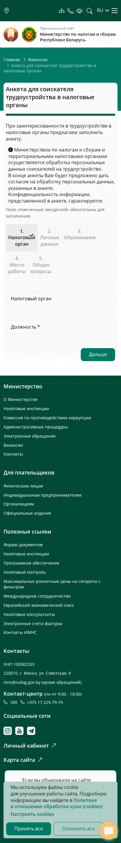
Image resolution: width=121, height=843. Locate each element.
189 (14, 702)
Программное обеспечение (31, 563)
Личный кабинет (26, 745)
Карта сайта (19, 759)
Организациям (19, 504)
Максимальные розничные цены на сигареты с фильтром (52, 584)
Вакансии (38, 59)
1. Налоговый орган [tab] (21, 237)
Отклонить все (78, 828)
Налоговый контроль (25, 572)
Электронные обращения (30, 436)
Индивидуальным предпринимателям (42, 495)
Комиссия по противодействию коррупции (47, 417)
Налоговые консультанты (29, 614)
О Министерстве (21, 399)
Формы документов (23, 544)
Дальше (98, 354)
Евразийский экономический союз (39, 605)
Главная (12, 59)
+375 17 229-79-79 (45, 702)
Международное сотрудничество (37, 596)
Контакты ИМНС (20, 632)
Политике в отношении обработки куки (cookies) (56, 803)
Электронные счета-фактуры (33, 623)
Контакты (13, 454)
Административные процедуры (36, 427)
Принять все (28, 828)
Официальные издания (27, 513)
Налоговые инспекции (26, 408)
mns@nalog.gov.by (23, 682)
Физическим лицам (23, 486)
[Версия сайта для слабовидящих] (79, 10)
